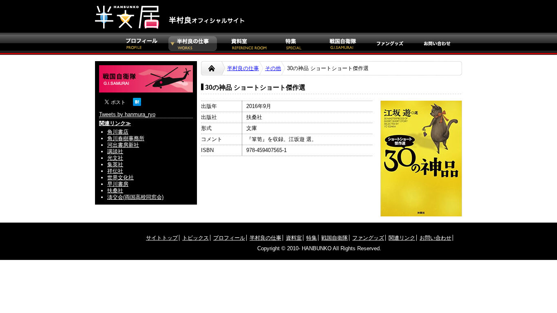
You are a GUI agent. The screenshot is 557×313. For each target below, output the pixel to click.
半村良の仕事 (243, 68)
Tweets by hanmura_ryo (127, 114)
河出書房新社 (123, 145)
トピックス (195, 238)
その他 (273, 68)
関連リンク (402, 238)
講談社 (115, 151)
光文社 (115, 158)
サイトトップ (162, 238)
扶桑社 (115, 190)
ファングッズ (368, 238)
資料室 (294, 238)
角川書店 (117, 132)
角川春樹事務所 (125, 138)
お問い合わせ (435, 238)
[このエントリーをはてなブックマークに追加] (137, 104)
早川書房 (117, 184)
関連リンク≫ (115, 123)
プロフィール (229, 238)
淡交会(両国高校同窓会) (135, 197)
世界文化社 (120, 177)
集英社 (115, 164)
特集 (311, 238)
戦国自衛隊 (334, 238)
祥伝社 (115, 171)
